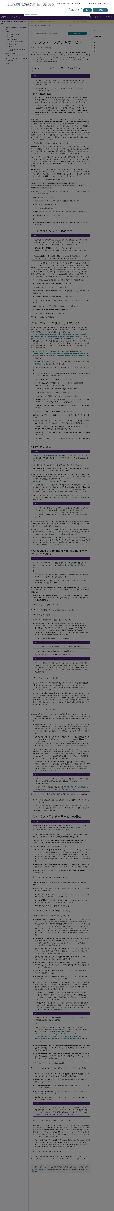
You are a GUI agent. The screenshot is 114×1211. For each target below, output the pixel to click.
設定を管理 (75, 10)
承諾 (87, 10)
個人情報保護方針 (20, 3)
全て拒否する (100, 10)
